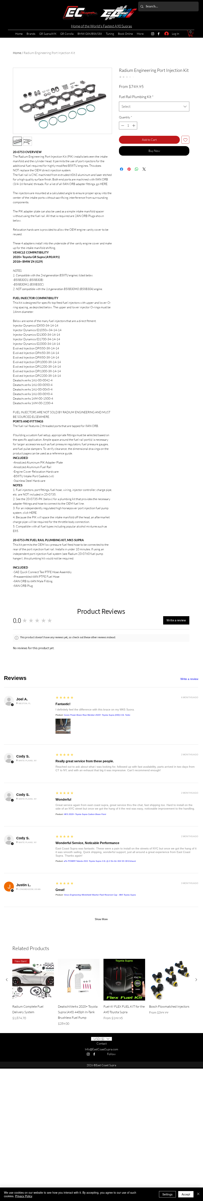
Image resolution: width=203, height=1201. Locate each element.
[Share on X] (144, 169)
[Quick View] (79, 639)
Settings (167, 1194)
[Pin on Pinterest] (129, 169)
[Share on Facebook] (121, 169)
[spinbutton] (128, 125)
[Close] (198, 1194)
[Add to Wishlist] (185, 140)
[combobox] (154, 107)
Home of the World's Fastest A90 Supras (101, 26)
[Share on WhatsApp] (136, 169)
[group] (101, 651)
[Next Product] (196, 639)
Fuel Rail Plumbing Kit (136, 96)
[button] (190, 34)
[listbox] (101, 698)
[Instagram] (153, 34)
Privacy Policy (23, 1196)
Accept (186, 1194)
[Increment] (134, 125)
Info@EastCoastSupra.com (101, 709)
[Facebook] (159, 34)
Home (17, 53)
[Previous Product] (6, 639)
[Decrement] (122, 125)
